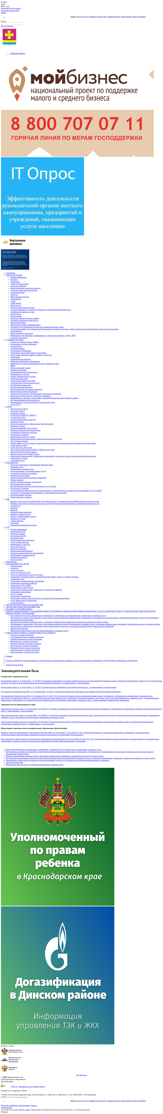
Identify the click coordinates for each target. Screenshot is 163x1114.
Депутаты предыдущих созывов (24, 452)
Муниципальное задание (21, 484)
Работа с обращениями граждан (23, 516)
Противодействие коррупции (22, 540)
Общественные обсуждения (22, 588)
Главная (9, 656)
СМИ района (16, 303)
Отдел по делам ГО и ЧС (21, 572)
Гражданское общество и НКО (23, 381)
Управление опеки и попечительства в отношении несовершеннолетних (40, 598)
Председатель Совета (19, 409)
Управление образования (21, 351)
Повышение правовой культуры (24, 525)
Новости (14, 510)
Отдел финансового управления (24, 600)
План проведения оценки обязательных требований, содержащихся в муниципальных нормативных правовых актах (58, 616)
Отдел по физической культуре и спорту (27, 575)
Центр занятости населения (22, 333)
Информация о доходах (20, 374)
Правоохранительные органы (23, 308)
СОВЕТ (9, 407)
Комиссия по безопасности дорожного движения (30, 396)
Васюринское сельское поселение (24, 641)
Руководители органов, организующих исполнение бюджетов (36, 394)
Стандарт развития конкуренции (24, 290)
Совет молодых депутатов (21, 448)
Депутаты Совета (18, 411)
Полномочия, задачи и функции (24, 344)
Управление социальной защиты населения (28, 353)
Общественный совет (19, 379)
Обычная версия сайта (10, 11)
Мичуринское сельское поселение (24, 646)
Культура (14, 295)
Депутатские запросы (19, 441)
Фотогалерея (16, 314)
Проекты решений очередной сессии (26, 430)
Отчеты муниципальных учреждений (26, 482)
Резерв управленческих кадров (23, 376)
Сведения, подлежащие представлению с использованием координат (39, 493)
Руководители (16, 346)
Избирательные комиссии (21, 512)
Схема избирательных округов (23, 420)
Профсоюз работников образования (25, 361)
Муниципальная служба (20, 368)
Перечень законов (18, 534)
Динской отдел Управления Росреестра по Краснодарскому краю (37, 327)
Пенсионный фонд (18, 323)
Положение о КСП (18, 536)
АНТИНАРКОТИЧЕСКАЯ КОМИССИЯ (23, 607)
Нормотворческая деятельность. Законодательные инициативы (36, 439)
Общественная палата (19, 284)
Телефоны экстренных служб (22, 312)
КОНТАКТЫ (11, 562)
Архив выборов (17, 521)
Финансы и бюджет (18, 370)
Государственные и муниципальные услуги (28, 471)
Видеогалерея (16, 316)
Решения (14, 508)
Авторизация (6, 1108)
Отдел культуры (17, 570)
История (14, 280)
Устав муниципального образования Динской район (32, 424)
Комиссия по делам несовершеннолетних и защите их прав (35, 364)
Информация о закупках (20, 544)
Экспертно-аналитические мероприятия (27, 553)
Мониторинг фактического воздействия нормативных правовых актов (39, 631)
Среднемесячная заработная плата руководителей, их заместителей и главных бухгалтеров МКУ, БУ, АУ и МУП (56, 491)
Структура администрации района (25, 342)
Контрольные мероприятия (22, 551)
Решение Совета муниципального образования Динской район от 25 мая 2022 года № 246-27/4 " (40, 733)
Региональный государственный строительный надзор (33, 402)
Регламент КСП (17, 538)
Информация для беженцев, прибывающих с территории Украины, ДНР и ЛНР (43, 336)
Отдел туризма (17, 594)
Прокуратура (16, 305)
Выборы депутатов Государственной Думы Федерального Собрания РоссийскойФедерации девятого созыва (55, 501)
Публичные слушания (20, 435)
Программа (15, 357)
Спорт (13, 301)
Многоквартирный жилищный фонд (25, 325)
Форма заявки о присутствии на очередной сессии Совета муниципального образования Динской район (53, 443)
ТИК (8, 499)
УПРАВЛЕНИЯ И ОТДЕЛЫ (17, 564)
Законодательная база (19, 628)
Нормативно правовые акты (22, 469)
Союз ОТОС (16, 404)
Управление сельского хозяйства (24, 583)
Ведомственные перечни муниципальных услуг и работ (33, 486)
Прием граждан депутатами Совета (25, 454)
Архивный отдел (17, 579)
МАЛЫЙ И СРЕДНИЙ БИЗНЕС (19, 609)
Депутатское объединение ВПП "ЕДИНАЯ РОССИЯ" (33, 450)
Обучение (14, 523)
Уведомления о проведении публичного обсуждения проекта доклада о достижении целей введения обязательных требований (62, 626)
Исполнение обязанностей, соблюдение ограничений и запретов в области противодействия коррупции (53, 456)
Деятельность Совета (19, 458)
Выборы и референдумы (20, 514)
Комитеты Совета (18, 413)
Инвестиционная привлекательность (26, 288)
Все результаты (7, 26)
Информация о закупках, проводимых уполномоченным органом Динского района (45, 398)
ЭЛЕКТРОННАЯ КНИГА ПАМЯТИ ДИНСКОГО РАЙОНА (31, 633)
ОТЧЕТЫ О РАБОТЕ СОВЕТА (23, 415)
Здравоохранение (18, 292)
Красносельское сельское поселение (25, 650)
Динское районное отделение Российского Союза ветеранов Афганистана (41, 310)
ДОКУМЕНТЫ (12, 463)
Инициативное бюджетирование (24, 392)
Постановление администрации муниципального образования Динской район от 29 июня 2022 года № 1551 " (46, 739)
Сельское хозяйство (18, 286)
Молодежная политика (20, 297)
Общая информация (19, 277)
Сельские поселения (19, 338)
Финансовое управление (21, 596)
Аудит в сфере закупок (20, 542)
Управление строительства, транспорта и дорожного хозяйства (36, 590)
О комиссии (15, 506)
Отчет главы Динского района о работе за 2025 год (31, 355)
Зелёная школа (16, 566)
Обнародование (17, 480)
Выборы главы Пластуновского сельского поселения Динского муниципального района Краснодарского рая (55, 504)
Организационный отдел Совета (24, 428)
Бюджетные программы (20, 476)
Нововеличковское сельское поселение (26, 639)
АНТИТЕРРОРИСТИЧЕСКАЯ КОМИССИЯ (24, 605)
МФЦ (13, 366)
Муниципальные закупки (21, 495)
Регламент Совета (18, 426)
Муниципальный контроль (21, 387)
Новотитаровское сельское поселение (26, 644)
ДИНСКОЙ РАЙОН (14, 275)
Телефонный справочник (21, 385)
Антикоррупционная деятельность (25, 320)
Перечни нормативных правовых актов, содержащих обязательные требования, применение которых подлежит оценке (59, 622)
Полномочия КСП (18, 532)
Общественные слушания (21, 497)
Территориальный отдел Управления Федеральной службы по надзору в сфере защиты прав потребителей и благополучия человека (64, 329)
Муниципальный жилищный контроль (26, 389)
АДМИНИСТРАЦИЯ (14, 340)
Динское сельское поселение (22, 635)
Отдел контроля (17, 603)
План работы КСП (18, 547)
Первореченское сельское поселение (25, 648)
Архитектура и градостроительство (25, 383)
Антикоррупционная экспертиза (24, 432)
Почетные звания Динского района (25, 318)
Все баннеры (81, 1075)
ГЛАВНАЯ (10, 273)
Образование (16, 299)
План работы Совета (19, 445)
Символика (15, 282)
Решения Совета (17, 422)
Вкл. (14, 8)
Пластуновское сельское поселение (25, 652)
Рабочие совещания (18, 549)
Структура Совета (18, 417)
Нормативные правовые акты (23, 555)
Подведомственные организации (24, 372)
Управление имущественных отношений (27, 581)
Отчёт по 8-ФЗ (16, 560)
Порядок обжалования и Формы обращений (28, 478)
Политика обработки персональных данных (19, 1105)
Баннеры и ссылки (18, 519)
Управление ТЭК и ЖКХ (21, 585)
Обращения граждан (19, 557)
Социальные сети (18, 460)
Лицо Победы (16, 331)
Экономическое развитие (21, 359)
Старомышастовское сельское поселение (27, 637)
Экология (14, 568)
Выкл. (18, 8)
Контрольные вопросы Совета (23, 437)
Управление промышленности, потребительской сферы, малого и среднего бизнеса (45, 577)
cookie (27, 1110)
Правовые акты (17, 467)
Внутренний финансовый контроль (25, 400)
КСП (8, 527)
